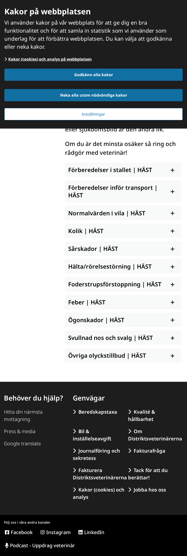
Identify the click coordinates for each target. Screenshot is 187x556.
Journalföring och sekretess (96, 454)
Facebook (22, 532)
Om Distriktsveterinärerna (154, 435)
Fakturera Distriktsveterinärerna (99, 474)
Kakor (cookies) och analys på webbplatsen (50, 59)
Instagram (58, 532)
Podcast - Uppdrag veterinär (42, 545)
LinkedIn (94, 532)
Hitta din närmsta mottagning (23, 415)
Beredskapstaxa (97, 412)
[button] (123, 170)
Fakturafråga (149, 450)
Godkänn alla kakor (93, 74)
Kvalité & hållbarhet (141, 415)
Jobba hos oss (150, 489)
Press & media (20, 431)
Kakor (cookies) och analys (98, 493)
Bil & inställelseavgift (92, 435)
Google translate (22, 443)
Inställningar (93, 114)
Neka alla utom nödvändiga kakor (93, 95)
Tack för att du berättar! (148, 474)
